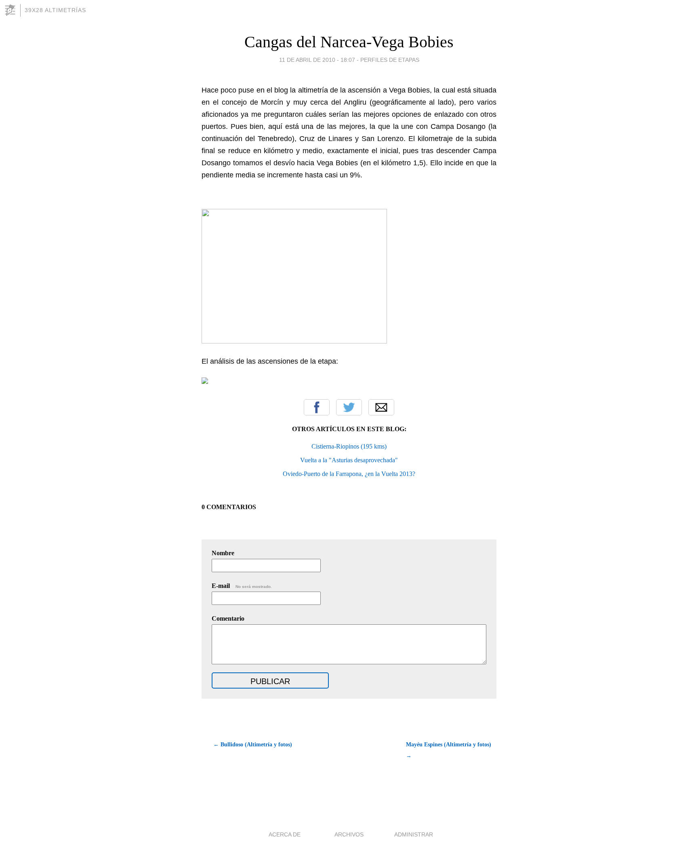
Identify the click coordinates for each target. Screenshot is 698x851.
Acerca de (285, 834)
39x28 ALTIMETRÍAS (55, 10)
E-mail (242, 585)
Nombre (223, 553)
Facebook (317, 407)
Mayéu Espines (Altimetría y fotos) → (448, 750)
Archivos (349, 834)
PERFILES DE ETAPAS (389, 60)
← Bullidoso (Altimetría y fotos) (252, 744)
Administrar (413, 834)
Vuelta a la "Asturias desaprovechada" (349, 460)
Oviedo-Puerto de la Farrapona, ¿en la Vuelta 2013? (349, 473)
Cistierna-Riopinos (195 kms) (349, 446)
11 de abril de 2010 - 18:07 (317, 60)
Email (381, 407)
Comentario (228, 618)
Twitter (349, 407)
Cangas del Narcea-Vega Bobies (349, 42)
